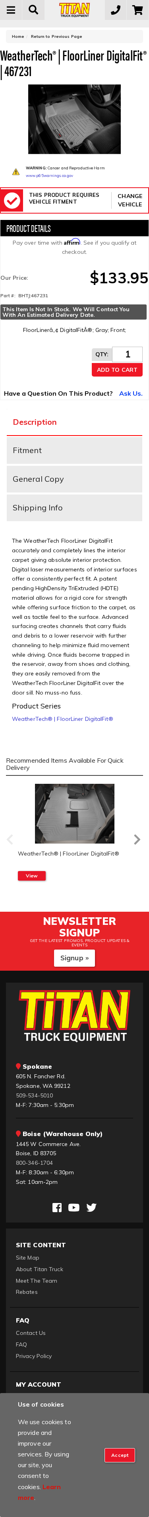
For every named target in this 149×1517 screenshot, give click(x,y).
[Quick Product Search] (33, 10)
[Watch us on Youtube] (73, 1208)
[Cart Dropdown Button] (138, 10)
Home (18, 36)
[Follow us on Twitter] (91, 1208)
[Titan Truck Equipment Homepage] (74, 10)
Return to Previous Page (56, 36)
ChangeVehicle (130, 200)
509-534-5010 (34, 1095)
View (32, 876)
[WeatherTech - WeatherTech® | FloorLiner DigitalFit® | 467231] (74, 119)
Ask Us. (131, 393)
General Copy (38, 479)
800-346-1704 (34, 1162)
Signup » (74, 958)
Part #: (7, 295)
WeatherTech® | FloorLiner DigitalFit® (62, 718)
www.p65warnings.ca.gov (49, 175)
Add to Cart (117, 369)
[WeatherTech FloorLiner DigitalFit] (74, 814)
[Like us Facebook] (57, 1208)
